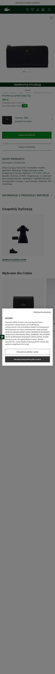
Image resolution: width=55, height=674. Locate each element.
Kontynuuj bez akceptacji (42, 312)
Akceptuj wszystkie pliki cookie (27, 359)
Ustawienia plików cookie (27, 352)
